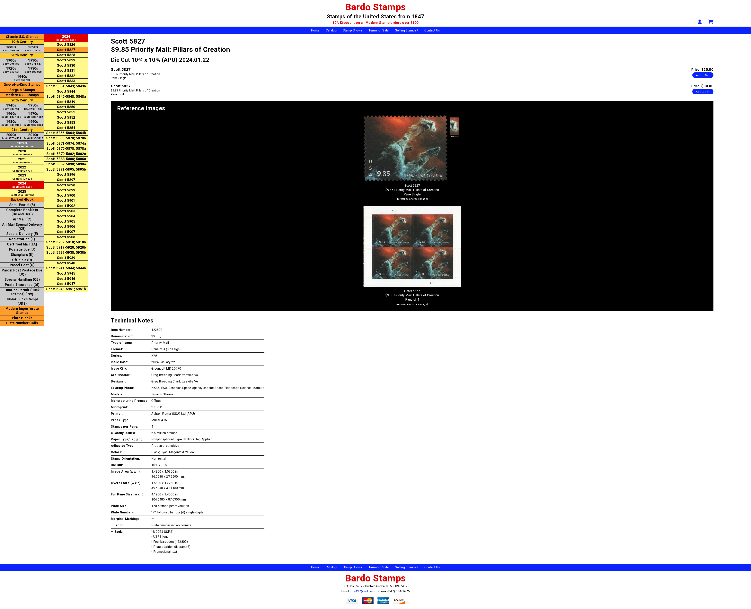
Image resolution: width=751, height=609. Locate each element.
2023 (22, 176)
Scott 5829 (66, 60)
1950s (33, 106)
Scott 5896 (66, 174)
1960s (11, 115)
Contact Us (432, 30)
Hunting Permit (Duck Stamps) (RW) (22, 292)
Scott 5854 (66, 128)
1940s (22, 78)
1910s (33, 61)
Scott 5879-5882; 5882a (66, 154)
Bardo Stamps (375, 7)
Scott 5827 (66, 50)
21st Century (22, 130)
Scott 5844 (66, 91)
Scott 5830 (66, 65)
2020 (22, 152)
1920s (11, 69)
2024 (22, 184)
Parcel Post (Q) (22, 265)
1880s (11, 48)
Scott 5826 (66, 45)
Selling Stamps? (406, 30)
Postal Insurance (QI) (22, 285)
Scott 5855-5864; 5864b (66, 133)
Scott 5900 (66, 195)
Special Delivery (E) (22, 234)
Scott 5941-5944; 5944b (66, 268)
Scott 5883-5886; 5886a (66, 159)
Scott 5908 (66, 237)
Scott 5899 (66, 190)
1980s (11, 123)
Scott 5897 (66, 180)
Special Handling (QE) (22, 279)
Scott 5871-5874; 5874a (66, 143)
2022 (22, 168)
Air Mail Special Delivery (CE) (22, 227)
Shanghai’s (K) (22, 255)
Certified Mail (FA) (22, 244)
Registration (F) (22, 239)
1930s (33, 69)
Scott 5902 (66, 206)
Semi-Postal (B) (22, 205)
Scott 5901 (66, 200)
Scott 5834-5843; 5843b (66, 86)
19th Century (22, 42)
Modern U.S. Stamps (22, 95)
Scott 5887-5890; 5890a (66, 164)
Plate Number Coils (22, 323)
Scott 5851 (66, 112)
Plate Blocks (22, 318)
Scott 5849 (66, 102)
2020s (22, 144)
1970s (33, 115)
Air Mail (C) (22, 219)
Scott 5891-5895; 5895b (66, 169)
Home (315, 30)
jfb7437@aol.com (362, 591)
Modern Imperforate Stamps (22, 311)
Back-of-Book (22, 200)
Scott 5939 (66, 258)
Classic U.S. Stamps (22, 37)
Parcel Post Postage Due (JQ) (22, 272)
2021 (22, 160)
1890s (33, 48)
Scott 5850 (66, 107)
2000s (11, 136)
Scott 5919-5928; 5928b (66, 247)
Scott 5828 (66, 55)
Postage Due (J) (22, 249)
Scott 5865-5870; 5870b (66, 138)
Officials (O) (22, 260)
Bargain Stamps (22, 90)
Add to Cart (703, 75)
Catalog (331, 30)
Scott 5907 (66, 232)
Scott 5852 (66, 117)
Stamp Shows (353, 30)
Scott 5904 (66, 216)
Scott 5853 (66, 122)
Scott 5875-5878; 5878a (66, 148)
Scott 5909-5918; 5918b (66, 242)
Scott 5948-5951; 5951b (66, 289)
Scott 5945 (66, 273)
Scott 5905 (66, 221)
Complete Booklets (22, 212)
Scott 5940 (66, 263)
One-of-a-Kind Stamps (22, 85)
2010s (33, 136)
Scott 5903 (66, 211)
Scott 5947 (66, 284)
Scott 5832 (66, 76)
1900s (11, 61)
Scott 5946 (66, 279)
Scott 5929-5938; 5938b (66, 252)
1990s (33, 123)
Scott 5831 (66, 71)
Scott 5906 (66, 226)
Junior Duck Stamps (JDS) (22, 301)
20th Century (22, 55)
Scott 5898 (66, 185)
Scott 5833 (66, 81)
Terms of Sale (379, 30)
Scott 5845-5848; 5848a (66, 97)
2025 (22, 193)
